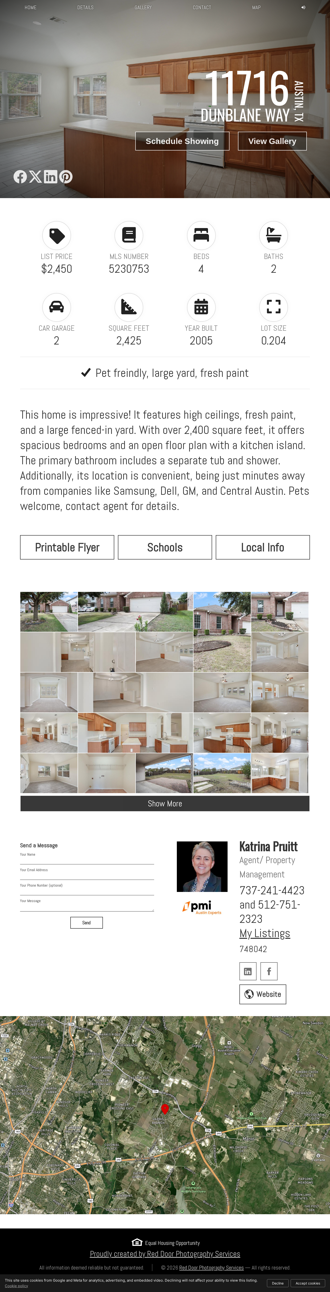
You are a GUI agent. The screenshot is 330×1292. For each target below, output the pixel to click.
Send (86, 923)
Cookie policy (16, 1286)
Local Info (262, 547)
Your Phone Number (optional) (41, 885)
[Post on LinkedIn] (50, 177)
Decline (278, 1283)
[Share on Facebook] (20, 177)
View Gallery (272, 141)
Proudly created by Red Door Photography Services (165, 1254)
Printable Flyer (67, 547)
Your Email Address (34, 869)
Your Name (27, 854)
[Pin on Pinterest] (66, 177)
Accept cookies (308, 1283)
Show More (165, 803)
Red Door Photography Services (211, 1267)
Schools (165, 547)
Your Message (30, 900)
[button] (165, 1115)
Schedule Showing (182, 141)
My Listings (264, 933)
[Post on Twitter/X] (35, 177)
